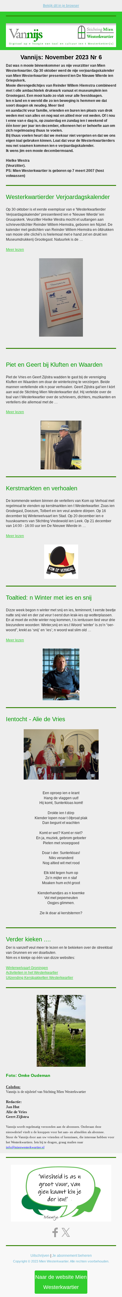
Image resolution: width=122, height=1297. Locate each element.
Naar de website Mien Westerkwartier (61, 1282)
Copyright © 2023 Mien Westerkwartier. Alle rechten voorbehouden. (61, 1261)
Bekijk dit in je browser (61, 6)
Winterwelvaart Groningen (27, 968)
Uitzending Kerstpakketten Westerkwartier (39, 978)
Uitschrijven (39, 1256)
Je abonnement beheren (72, 1256)
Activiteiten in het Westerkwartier (32, 973)
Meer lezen (15, 250)
